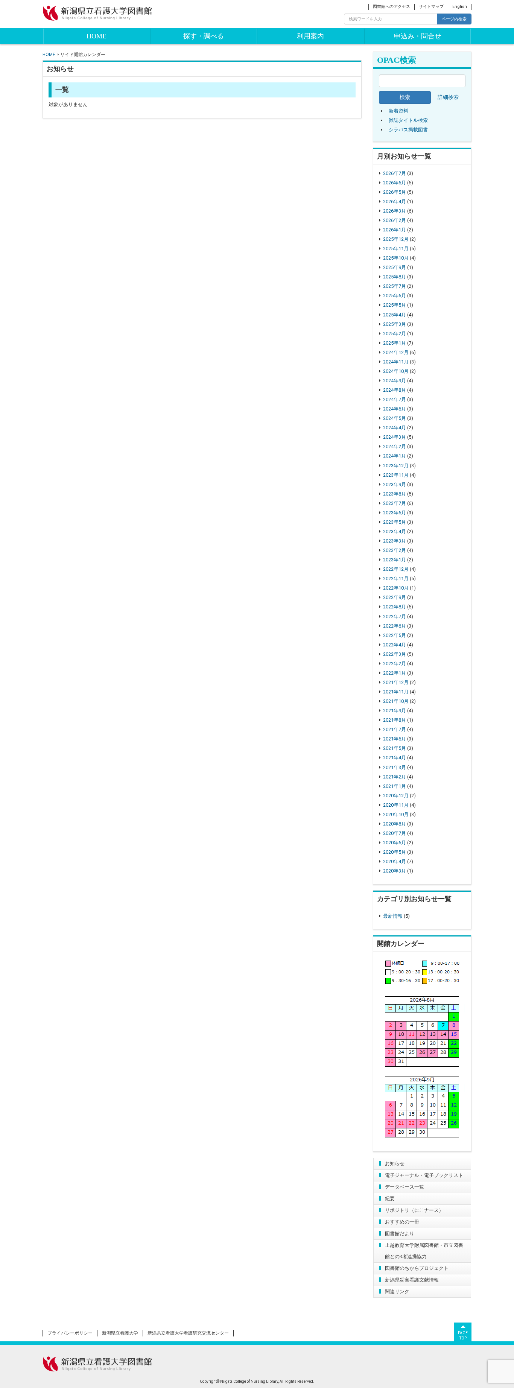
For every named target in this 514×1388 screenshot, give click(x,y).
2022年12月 (396, 569)
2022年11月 (396, 578)
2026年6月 (394, 182)
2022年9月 (394, 597)
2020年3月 (394, 871)
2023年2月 (394, 550)
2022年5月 (394, 635)
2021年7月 (394, 729)
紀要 (390, 1198)
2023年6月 (394, 512)
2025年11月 (396, 248)
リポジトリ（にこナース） (414, 1210)
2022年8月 (394, 607)
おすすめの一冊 (402, 1222)
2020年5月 (394, 852)
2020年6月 (394, 842)
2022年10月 (396, 588)
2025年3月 (394, 324)
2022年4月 (394, 645)
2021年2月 (394, 777)
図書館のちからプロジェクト (417, 1268)
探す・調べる (203, 36)
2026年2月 (394, 220)
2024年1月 (394, 456)
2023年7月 (394, 503)
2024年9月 (394, 380)
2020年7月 (394, 833)
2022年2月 (394, 663)
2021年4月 (394, 757)
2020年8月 (394, 824)
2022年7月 (394, 616)
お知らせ (395, 1163)
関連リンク (397, 1291)
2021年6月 (394, 739)
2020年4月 (394, 861)
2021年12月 (396, 682)
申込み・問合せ (417, 36)
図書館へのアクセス (391, 6)
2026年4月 (394, 201)
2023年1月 (394, 559)
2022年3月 (394, 654)
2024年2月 (394, 446)
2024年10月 (396, 371)
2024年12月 (396, 352)
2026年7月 (394, 173)
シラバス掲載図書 (408, 129)
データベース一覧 (404, 1187)
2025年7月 (394, 286)
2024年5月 (394, 418)
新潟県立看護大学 (120, 1333)
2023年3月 (394, 541)
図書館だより (399, 1233)
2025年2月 (394, 333)
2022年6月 (394, 626)
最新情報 (393, 916)
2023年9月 (394, 484)
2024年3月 (394, 437)
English (459, 6)
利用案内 (310, 36)
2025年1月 (394, 343)
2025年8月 (394, 277)
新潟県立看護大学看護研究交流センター (188, 1333)
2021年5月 (394, 748)
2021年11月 (396, 692)
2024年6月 (394, 409)
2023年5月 (394, 522)
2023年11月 (396, 475)
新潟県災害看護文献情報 (412, 1280)
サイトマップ (431, 6)
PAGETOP (463, 1335)
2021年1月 (394, 786)
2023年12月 (396, 465)
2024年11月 (396, 362)
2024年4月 (394, 427)
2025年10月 (396, 258)
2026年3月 (394, 211)
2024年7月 (394, 399)
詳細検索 (448, 97)
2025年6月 (394, 295)
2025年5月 (394, 305)
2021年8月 (394, 720)
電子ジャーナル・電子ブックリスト (424, 1175)
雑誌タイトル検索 (408, 120)
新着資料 (398, 111)
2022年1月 (394, 673)
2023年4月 (394, 531)
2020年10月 (396, 814)
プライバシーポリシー (70, 1333)
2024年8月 (394, 390)
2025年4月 (394, 315)
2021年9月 (394, 710)
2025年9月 (394, 267)
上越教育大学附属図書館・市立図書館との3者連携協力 (424, 1250)
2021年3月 (394, 767)
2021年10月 (396, 701)
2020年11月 (396, 805)
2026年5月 (394, 192)
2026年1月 (394, 230)
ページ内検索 (454, 19)
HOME (96, 36)
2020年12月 (396, 795)
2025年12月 (396, 239)
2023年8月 (394, 494)
